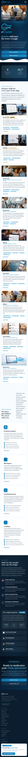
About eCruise (4, 741)
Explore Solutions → (14, 52)
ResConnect (4, 725)
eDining (3, 718)
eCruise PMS (4, 710)
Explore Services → (14, 55)
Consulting (3, 734)
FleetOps (3, 711)
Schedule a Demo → (14, 680)
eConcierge (4, 720)
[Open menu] (25, 2)
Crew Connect (4, 723)
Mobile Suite (4, 713)
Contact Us (3, 743)
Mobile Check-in (5, 715)
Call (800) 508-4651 (14, 683)
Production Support (5, 730)
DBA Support (4, 732)
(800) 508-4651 (6, 703)
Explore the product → (8, 753)
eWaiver (3, 721)
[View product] (14, 13)
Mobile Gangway (5, 716)
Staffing (3, 735)
